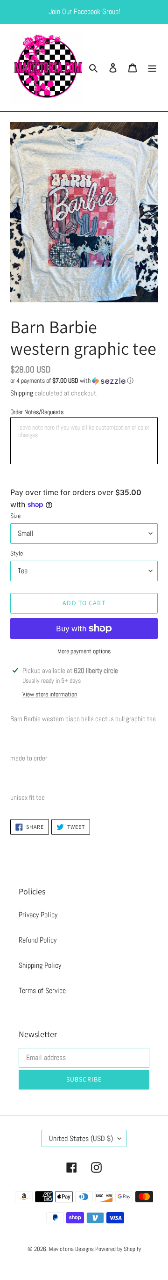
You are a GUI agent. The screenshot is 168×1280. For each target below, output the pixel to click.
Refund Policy (37, 940)
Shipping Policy (40, 965)
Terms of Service (42, 990)
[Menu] (152, 68)
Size (15, 516)
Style (16, 553)
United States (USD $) (81, 1138)
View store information (49, 694)
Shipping (21, 392)
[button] (71, 380)
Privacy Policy (38, 915)
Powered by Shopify (118, 1249)
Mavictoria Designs (72, 1249)
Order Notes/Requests (36, 412)
